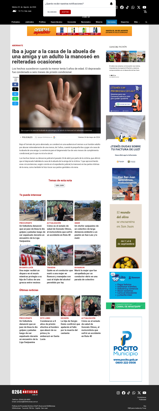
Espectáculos (56, 22)
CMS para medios (134, 408)
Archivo (30, 406)
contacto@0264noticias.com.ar (27, 402)
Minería (99, 22)
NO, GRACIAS (52, 12)
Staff (36, 406)
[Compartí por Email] (15, 94)
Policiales (16, 22)
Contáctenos (141, 397)
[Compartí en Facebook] (15, 84)
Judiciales (29, 22)
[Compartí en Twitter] (15, 89)
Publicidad (142, 399)
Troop (144, 408)
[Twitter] (139, 7)
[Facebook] (122, 7)
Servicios (112, 22)
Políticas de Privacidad (19, 406)
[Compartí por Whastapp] (15, 99)
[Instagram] (116, 7)
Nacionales (86, 22)
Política (42, 22)
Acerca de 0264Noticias (47, 406)
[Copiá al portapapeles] (15, 103)
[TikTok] (127, 7)
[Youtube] (144, 7)
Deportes (125, 22)
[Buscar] (146, 22)
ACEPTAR (65, 12)
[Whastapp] (133, 7)
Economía (72, 22)
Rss (145, 406)
